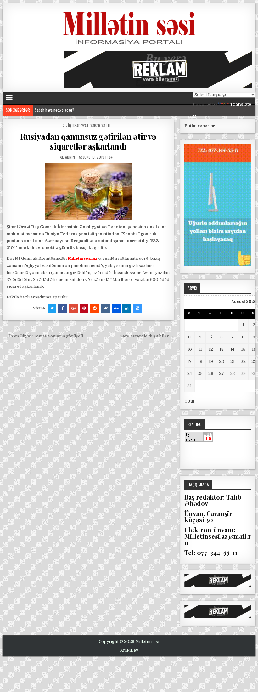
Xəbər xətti (100, 125)
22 (243, 361)
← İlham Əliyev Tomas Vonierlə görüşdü (43, 336)
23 (253, 361)
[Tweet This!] (52, 308)
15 (243, 349)
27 (221, 373)
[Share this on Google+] (73, 308)
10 (189, 349)
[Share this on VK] (105, 308)
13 (221, 349)
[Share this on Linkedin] (126, 308)
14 (232, 349)
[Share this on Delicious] (137, 308)
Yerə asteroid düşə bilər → (147, 336)
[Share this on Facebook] (62, 308)
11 (200, 349)
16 (254, 349)
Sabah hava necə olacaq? (54, 110)
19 (211, 361)
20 (221, 361)
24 (189, 373)
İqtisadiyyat (78, 125)
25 (200, 373)
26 (210, 373)
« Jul (189, 401)
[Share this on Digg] (116, 308)
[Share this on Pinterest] (84, 308)
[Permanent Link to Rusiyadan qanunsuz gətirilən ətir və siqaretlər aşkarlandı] (88, 191)
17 (189, 361)
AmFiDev (129, 650)
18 (200, 361)
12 (211, 349)
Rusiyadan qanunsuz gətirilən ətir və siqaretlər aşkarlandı (88, 141)
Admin (70, 157)
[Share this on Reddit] (94, 308)
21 (232, 361)
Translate (240, 104)
